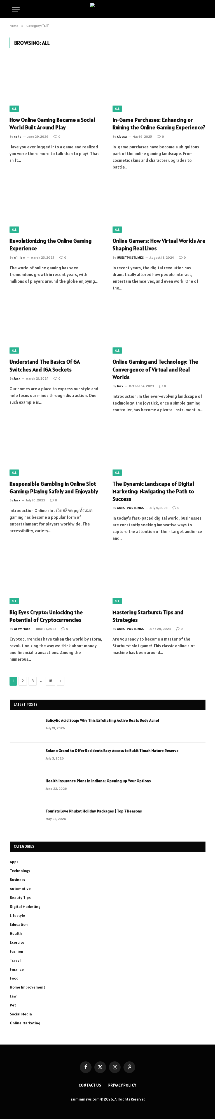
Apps (14, 861)
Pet (13, 1005)
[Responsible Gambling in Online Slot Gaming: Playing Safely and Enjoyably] (56, 449)
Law (13, 996)
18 (50, 681)
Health (16, 933)
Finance (17, 969)
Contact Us (90, 1085)
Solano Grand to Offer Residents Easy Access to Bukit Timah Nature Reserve (112, 750)
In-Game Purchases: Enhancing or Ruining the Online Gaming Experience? (159, 123)
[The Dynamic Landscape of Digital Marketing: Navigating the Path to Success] (159, 449)
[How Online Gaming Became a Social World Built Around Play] (56, 85)
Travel (15, 960)
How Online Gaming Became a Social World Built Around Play (52, 123)
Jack (17, 378)
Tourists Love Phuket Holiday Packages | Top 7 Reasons (94, 811)
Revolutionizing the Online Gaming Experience (51, 244)
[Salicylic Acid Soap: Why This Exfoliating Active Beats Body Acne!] (25, 727)
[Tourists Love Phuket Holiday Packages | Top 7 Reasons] (25, 818)
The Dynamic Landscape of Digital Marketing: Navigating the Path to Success (153, 491)
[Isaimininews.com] (107, 9)
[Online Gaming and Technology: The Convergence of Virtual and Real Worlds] (159, 328)
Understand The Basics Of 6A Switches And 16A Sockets (45, 365)
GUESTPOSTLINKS (130, 257)
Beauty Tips (20, 897)
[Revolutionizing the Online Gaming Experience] (56, 207)
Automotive (20, 888)
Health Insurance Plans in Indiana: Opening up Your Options (98, 780)
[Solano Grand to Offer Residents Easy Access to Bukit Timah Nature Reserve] (25, 757)
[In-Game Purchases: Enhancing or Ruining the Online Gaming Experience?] (159, 85)
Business (17, 879)
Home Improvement (27, 987)
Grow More (22, 629)
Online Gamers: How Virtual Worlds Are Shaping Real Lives (159, 244)
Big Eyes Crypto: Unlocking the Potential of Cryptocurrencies (46, 616)
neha (18, 136)
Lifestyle (17, 915)
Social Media (21, 1014)
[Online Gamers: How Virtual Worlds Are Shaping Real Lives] (159, 207)
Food (14, 978)
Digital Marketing (25, 906)
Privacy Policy (122, 1085)
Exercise (17, 942)
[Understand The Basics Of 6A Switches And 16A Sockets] (56, 328)
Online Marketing (25, 1022)
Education (19, 924)
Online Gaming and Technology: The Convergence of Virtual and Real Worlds (155, 369)
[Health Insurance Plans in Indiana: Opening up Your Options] (25, 788)
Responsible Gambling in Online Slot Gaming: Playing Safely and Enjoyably (54, 487)
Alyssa (122, 136)
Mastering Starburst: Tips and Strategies (148, 616)
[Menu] (16, 9)
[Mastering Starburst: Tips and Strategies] (159, 578)
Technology (20, 870)
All (14, 109)
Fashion (16, 951)
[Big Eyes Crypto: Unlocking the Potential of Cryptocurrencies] (56, 578)
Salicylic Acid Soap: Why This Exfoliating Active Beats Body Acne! (102, 720)
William (19, 257)
